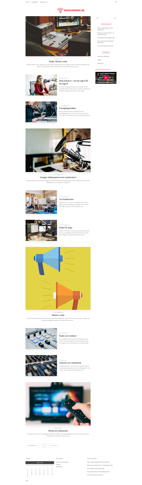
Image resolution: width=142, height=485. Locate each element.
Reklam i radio (58, 315)
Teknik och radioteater (58, 430)
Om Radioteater (66, 199)
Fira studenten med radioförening (105, 37)
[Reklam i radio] (58, 278)
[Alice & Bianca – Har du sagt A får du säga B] (41, 84)
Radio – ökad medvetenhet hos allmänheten (105, 28)
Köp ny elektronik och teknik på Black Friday (105, 41)
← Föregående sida (32, 445)
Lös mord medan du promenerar (105, 46)
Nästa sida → (54, 445)
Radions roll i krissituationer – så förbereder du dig (105, 33)
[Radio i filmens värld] (58, 36)
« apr (27, 480)
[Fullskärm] (124, 82)
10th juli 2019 (62, 360)
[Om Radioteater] (41, 202)
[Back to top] (137, 480)
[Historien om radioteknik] (41, 365)
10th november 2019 (58, 174)
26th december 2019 (64, 105)
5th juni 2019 (58, 428)
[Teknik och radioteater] (58, 404)
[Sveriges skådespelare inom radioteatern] (58, 150)
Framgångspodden (67, 108)
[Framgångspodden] (41, 111)
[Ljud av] (112, 82)
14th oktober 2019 (64, 196)
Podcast (99, 60)
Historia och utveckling (103, 56)
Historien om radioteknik (70, 362)
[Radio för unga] (41, 230)
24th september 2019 (64, 225)
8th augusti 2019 (63, 333)
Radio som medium (68, 335)
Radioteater (100, 63)
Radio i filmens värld (58, 61)
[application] (105, 78)
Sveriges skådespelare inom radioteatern (58, 177)
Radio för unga (65, 227)
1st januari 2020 (58, 59)
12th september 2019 (58, 312)
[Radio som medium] (41, 338)
